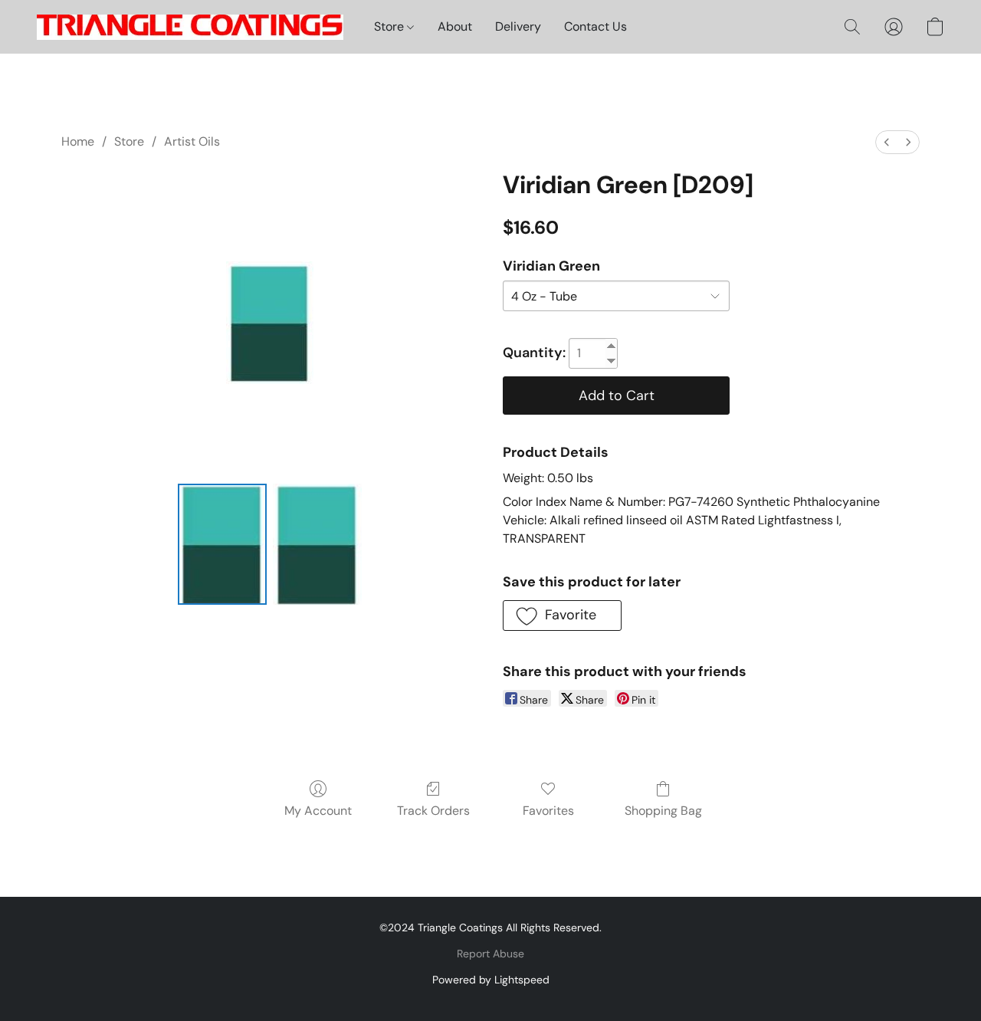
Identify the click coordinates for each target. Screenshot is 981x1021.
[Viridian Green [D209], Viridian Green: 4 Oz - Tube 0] (222, 544)
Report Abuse (490, 953)
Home (77, 141)
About (455, 26)
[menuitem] (886, 142)
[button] (190, 27)
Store (390, 26)
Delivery (518, 26)
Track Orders (433, 811)
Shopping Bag (663, 811)
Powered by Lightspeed (491, 980)
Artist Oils (192, 141)
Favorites (548, 811)
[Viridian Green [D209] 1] (317, 544)
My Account (318, 811)
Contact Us (595, 26)
